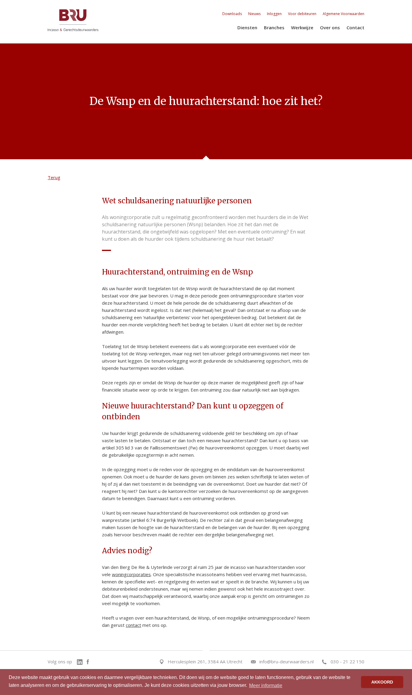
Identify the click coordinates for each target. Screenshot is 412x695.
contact (133, 625)
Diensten (247, 27)
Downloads (232, 13)
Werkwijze (302, 27)
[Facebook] (87, 662)
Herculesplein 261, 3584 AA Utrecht (205, 662)
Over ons (330, 27)
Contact (355, 27)
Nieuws (254, 13)
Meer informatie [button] (265, 685)
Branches (274, 27)
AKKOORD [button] (382, 682)
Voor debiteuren (302, 13)
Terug (54, 177)
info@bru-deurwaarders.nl (286, 662)
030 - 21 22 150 (347, 662)
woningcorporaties (131, 574)
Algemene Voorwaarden (343, 13)
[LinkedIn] (81, 662)
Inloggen (274, 13)
